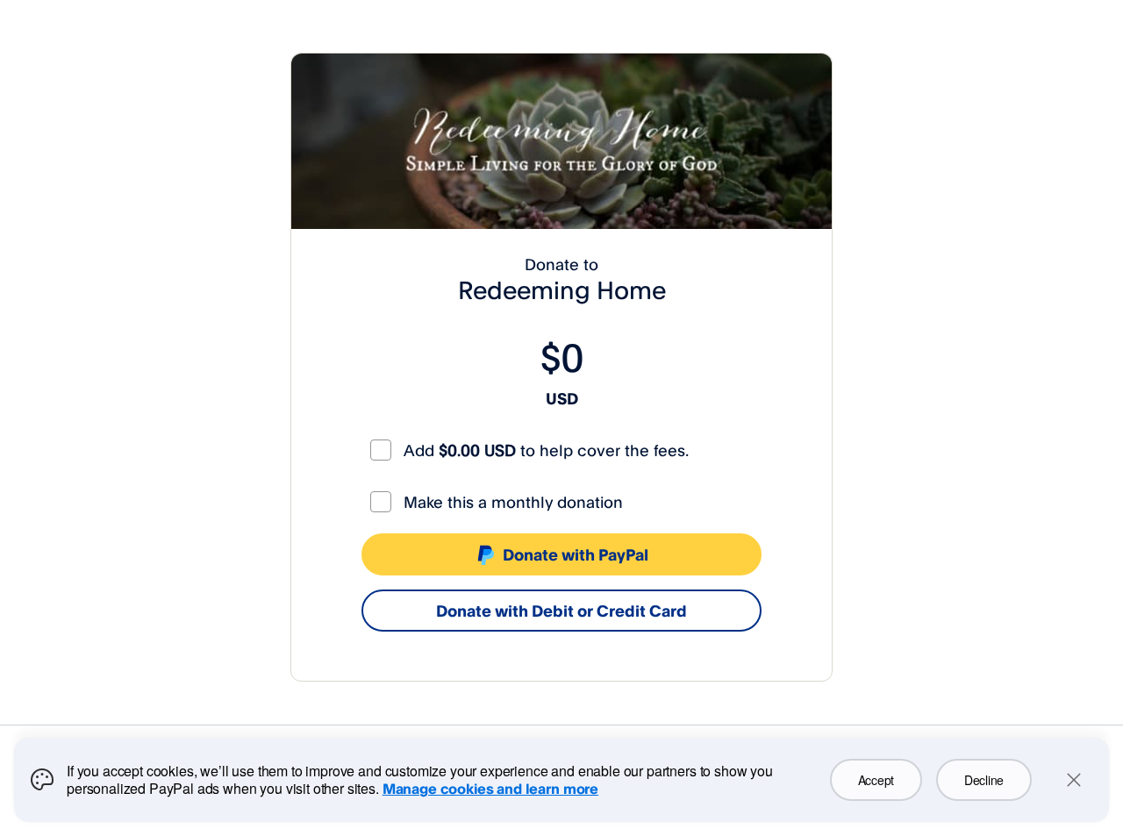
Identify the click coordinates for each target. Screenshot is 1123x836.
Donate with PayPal (575, 554)
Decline (984, 780)
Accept (876, 780)
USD (562, 398)
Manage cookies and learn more (490, 788)
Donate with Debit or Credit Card (561, 610)
